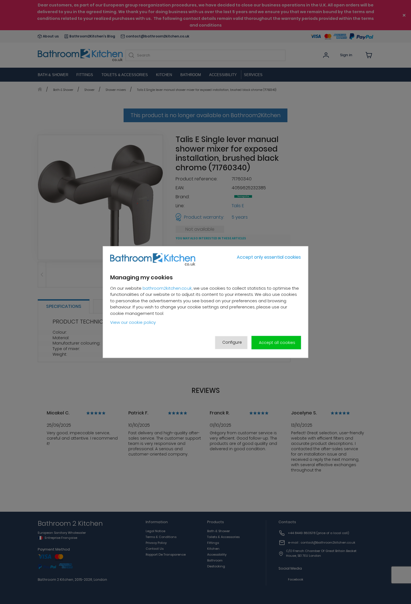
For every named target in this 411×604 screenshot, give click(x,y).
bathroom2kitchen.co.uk (167, 288)
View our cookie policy (133, 322)
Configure (232, 342)
